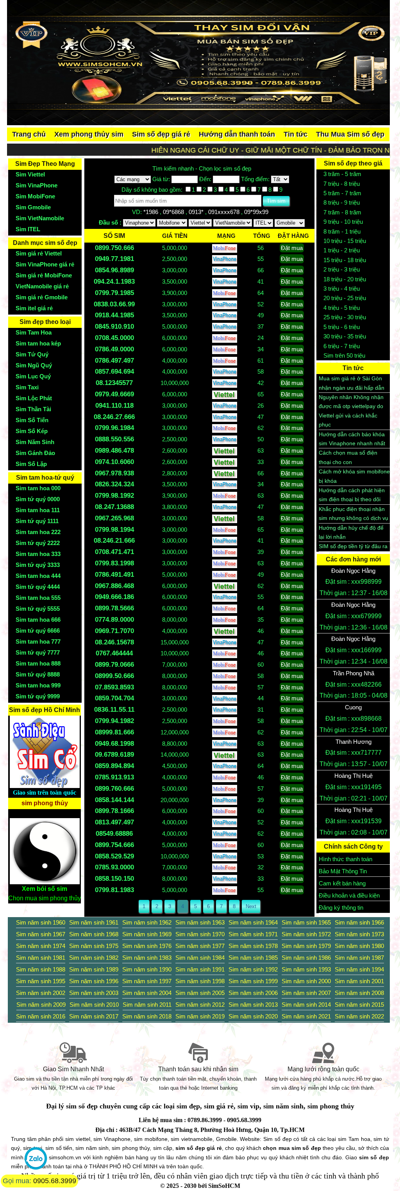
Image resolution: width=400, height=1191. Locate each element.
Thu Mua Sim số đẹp (350, 134)
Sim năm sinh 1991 (200, 969)
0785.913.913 (114, 777)
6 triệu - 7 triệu (341, 346)
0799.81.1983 (114, 890)
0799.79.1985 (114, 293)
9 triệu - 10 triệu (343, 221)
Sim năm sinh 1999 (253, 981)
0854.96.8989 (114, 270)
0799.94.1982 (114, 721)
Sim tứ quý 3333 (38, 564)
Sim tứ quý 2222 (38, 543)
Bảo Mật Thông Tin (343, 871)
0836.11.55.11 (114, 709)
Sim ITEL (28, 229)
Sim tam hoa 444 (38, 575)
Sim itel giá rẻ (34, 308)
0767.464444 (114, 653)
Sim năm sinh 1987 (359, 957)
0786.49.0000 (114, 349)
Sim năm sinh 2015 (359, 1004)
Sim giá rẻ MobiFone (44, 275)
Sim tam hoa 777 (38, 641)
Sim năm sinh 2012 (200, 1004)
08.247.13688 (114, 507)
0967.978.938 (114, 473)
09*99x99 (257, 212)
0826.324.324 (114, 484)
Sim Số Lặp (31, 464)
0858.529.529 (114, 856)
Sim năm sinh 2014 (306, 1004)
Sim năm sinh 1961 (93, 922)
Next (251, 906)
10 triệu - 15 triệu (344, 240)
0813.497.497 (114, 822)
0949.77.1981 (114, 259)
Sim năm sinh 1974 (40, 946)
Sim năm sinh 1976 (146, 946)
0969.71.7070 (114, 631)
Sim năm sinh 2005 (200, 993)
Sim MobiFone (35, 196)
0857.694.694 (114, 371)
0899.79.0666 (114, 664)
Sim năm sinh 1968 (93, 934)
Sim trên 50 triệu (344, 355)
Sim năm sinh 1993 (306, 969)
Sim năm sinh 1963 (200, 922)
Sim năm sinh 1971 (253, 934)
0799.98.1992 (114, 495)
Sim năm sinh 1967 (40, 934)
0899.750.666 (114, 248)
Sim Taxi (27, 387)
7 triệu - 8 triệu (341, 183)
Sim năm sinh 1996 (93, 981)
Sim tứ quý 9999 (38, 696)
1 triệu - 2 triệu (341, 250)
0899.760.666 (114, 788)
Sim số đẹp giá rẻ (161, 134)
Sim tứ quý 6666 (38, 630)
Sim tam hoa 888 (38, 663)
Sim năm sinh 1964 (253, 922)
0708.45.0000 (114, 338)
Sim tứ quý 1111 (37, 521)
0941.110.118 (114, 405)
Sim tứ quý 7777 (38, 652)
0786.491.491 (114, 574)
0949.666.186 (114, 597)
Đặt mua (292, 248)
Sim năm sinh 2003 (93, 993)
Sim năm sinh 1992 (253, 969)
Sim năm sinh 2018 (146, 1016)
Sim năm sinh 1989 (93, 969)
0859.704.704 (114, 698)
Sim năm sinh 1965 (306, 922)
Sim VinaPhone (36, 185)
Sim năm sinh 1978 (253, 946)
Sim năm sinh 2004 (146, 993)
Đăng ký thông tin (341, 907)
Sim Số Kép (32, 431)
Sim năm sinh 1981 (40, 957)
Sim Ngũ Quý (34, 365)
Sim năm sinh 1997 (146, 981)
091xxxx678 (224, 212)
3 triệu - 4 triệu (341, 288)
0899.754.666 (114, 845)
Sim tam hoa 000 (38, 488)
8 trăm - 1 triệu (342, 231)
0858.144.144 (114, 800)
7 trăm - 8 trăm (342, 212)
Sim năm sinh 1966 (359, 922)
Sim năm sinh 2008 (359, 993)
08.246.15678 (114, 642)
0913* (197, 212)
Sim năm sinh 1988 (40, 969)
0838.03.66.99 (114, 304)
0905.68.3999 (54, 1181)
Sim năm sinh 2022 (359, 1016)
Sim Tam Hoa (34, 332)
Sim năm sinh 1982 (93, 957)
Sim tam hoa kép (38, 343)
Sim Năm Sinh (35, 442)
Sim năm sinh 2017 (93, 1016)
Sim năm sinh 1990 (146, 969)
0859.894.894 (114, 766)
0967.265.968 (114, 518)
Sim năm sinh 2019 (200, 1016)
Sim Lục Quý (33, 376)
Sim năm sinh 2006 (253, 993)
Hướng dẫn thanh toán (237, 134)
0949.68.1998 (114, 743)
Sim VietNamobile (40, 218)
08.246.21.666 (114, 540)
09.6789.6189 (114, 754)
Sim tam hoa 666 (38, 619)
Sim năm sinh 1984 (200, 957)
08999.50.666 (114, 676)
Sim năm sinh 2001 (359, 981)
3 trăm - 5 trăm (342, 174)
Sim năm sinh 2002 (40, 993)
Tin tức (295, 134)
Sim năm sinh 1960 (40, 922)
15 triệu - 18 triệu (344, 260)
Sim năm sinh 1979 (306, 946)
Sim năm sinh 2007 (306, 993)
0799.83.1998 (114, 563)
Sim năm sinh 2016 (40, 1016)
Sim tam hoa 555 (38, 597)
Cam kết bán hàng (342, 883)
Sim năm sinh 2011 (147, 1004)
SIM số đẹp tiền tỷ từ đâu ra (353, 546)
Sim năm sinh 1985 (253, 957)
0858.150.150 (114, 878)
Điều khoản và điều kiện (349, 895)
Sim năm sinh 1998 (200, 981)
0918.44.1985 (114, 315)
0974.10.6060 (114, 462)
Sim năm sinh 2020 (253, 1016)
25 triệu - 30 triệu (344, 317)
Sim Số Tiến (32, 420)
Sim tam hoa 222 (38, 532)
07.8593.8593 (114, 687)
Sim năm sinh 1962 (146, 922)
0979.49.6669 (114, 394)
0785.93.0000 (114, 867)
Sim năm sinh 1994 (359, 969)
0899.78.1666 (114, 811)
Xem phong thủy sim (88, 134)
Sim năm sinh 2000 (306, 981)
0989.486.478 (114, 450)
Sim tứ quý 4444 (38, 586)
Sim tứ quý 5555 (38, 608)
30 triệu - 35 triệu (344, 336)
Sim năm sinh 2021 (306, 1016)
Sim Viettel (30, 174)
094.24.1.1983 (114, 281)
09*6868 (174, 212)
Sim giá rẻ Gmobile (42, 297)
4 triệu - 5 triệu (341, 307)
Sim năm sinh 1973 (359, 934)
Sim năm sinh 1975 (93, 946)
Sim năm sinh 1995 (40, 981)
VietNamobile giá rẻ (42, 286)
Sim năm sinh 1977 (200, 946)
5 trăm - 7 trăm (342, 193)
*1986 (151, 212)
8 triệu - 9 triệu (341, 202)
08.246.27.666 (114, 417)
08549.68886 (114, 833)
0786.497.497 (114, 360)
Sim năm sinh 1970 (200, 934)
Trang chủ (29, 134)
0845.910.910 (114, 326)
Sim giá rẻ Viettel (39, 253)
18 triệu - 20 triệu (344, 279)
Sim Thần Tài (33, 409)
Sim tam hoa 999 (38, 685)
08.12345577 (114, 383)
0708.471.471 (114, 552)
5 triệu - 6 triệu (341, 327)
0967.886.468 (114, 586)
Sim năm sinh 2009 (41, 1004)
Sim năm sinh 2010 (94, 1004)
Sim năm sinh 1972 (306, 934)
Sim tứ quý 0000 (38, 499)
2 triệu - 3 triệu (341, 269)
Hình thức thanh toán (345, 859)
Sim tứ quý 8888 (38, 674)
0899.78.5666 (114, 608)
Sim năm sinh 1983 (146, 957)
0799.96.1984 (114, 428)
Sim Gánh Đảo (35, 453)
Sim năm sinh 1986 (306, 957)
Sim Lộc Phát (34, 398)
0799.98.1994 (114, 529)
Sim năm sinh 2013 (253, 1004)
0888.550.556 (114, 439)
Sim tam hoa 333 (38, 554)
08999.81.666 (114, 732)
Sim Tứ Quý (32, 354)
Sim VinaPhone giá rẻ (45, 264)
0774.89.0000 (114, 619)
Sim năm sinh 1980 (359, 946)
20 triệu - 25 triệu (344, 298)
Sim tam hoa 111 (38, 510)
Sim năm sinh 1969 (146, 934)
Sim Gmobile (33, 207)
